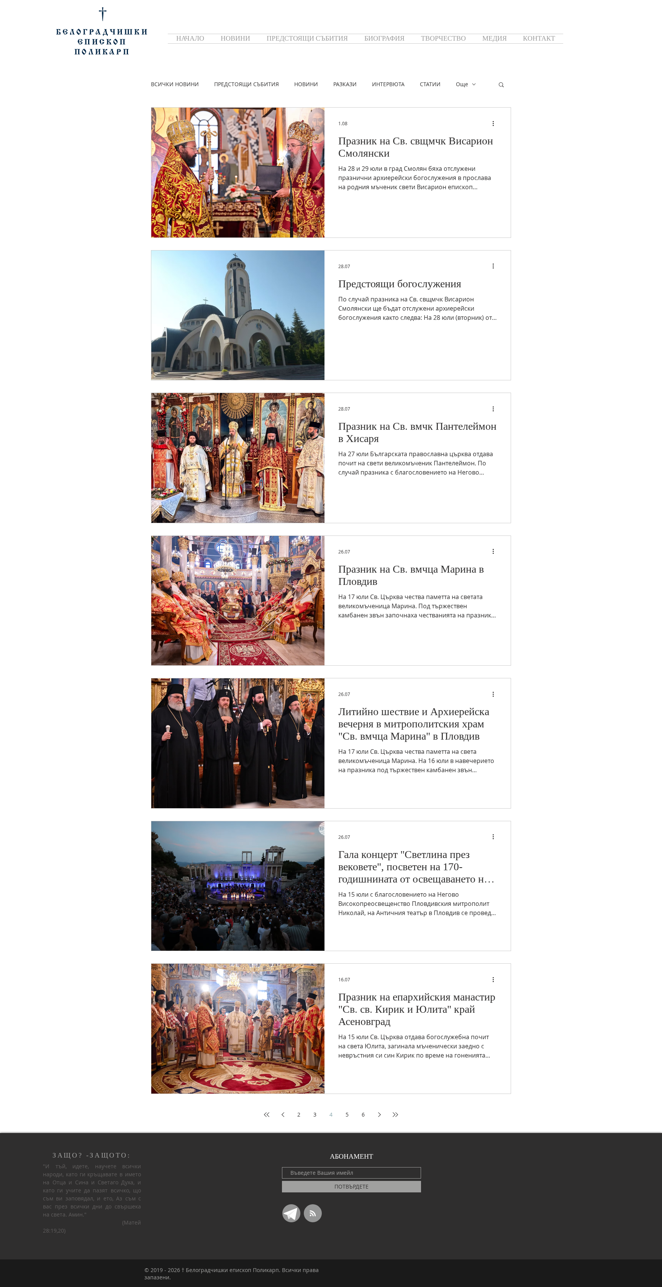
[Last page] (395, 1115)
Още (462, 84)
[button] (501, 85)
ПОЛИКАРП (102, 52)
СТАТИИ (430, 84)
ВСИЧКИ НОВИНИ (175, 84)
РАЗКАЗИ (345, 84)
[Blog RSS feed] (313, 1213)
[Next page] (379, 1115)
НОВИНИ (306, 84)
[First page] (267, 1115)
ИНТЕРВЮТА (388, 84)
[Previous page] (283, 1115)
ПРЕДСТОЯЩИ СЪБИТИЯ (246, 84)
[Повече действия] (495, 123)
